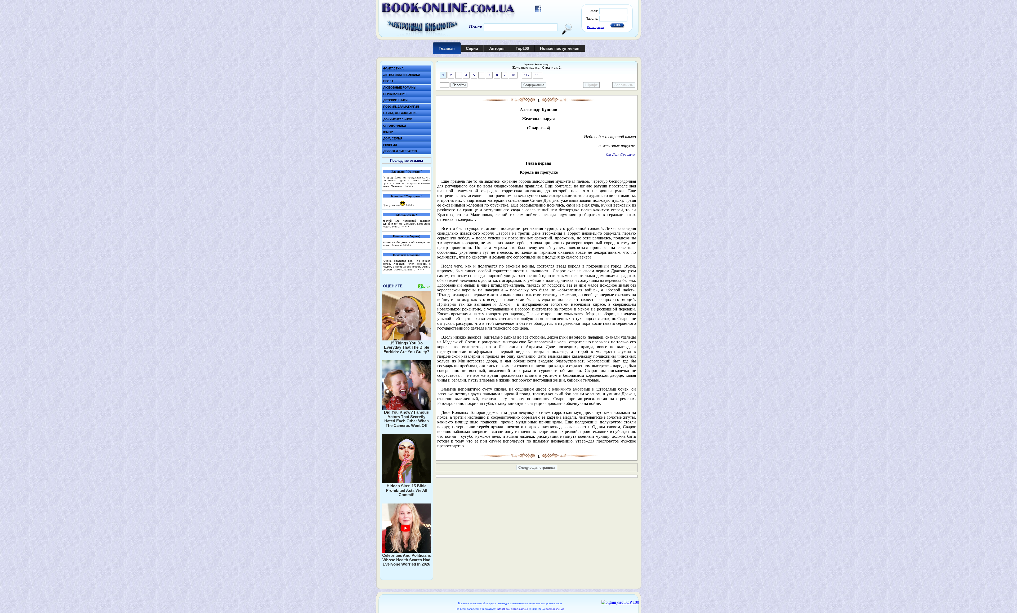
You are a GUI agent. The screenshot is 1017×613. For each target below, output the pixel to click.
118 (538, 75)
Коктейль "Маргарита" (406, 196)
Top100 (522, 48)
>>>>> (409, 186)
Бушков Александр (536, 64)
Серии (472, 48)
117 (526, 75)
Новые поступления (559, 48)
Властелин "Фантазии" (406, 171)
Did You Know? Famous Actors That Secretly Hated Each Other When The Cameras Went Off (406, 419)
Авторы (497, 48)
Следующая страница (536, 468)
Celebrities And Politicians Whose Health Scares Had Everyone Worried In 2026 (406, 559)
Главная (447, 48)
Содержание (533, 85)
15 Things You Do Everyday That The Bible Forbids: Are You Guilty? (406, 347)
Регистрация (595, 27)
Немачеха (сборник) (406, 236)
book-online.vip (555, 608)
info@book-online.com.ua (512, 608)
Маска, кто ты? (406, 214)
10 (513, 75)
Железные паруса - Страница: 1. (536, 67)
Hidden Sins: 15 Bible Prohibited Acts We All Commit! (406, 490)
